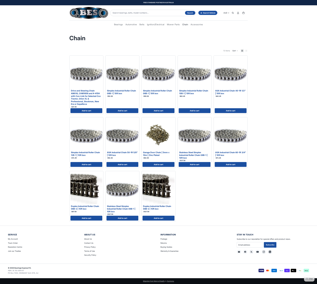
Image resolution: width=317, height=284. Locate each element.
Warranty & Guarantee (169, 251)
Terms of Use (89, 251)
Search (190, 13)
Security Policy (90, 255)
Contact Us (88, 243)
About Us (88, 239)
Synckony (170, 281)
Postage (163, 239)
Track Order (13, 243)
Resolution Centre (15, 247)
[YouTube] (257, 252)
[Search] (233, 13)
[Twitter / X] (251, 252)
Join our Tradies (14, 251)
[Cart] (243, 13)
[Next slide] (207, 72)
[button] (235, 50)
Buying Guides (166, 247)
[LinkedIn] (270, 252)
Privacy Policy (90, 247)
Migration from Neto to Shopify (154, 281)
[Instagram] (264, 252)
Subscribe (270, 245)
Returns (163, 243)
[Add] (98, 85)
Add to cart (86, 111)
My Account (13, 239)
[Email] (239, 252)
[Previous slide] (182, 72)
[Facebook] (245, 252)
